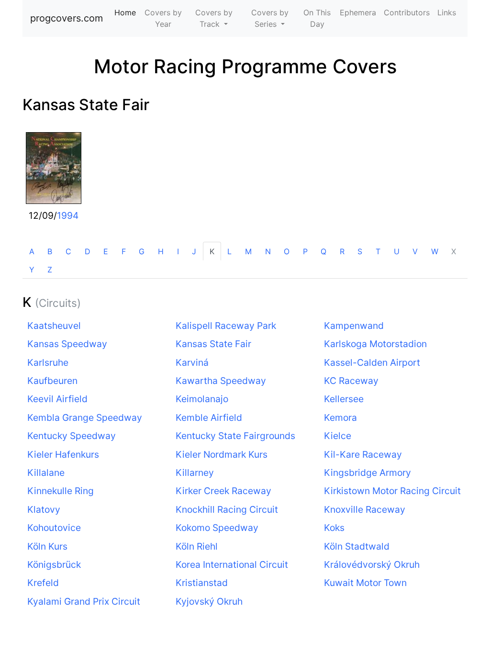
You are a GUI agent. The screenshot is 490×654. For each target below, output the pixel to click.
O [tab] (287, 251)
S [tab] (359, 251)
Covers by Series (270, 18)
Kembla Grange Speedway (84, 417)
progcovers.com (66, 18)
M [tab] (248, 251)
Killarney (195, 472)
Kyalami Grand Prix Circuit (83, 601)
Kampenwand (354, 325)
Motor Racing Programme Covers (245, 66)
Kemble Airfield (209, 417)
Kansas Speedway (67, 344)
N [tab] (268, 251)
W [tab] (434, 251)
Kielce (337, 435)
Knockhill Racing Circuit (227, 509)
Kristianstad (202, 582)
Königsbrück (54, 564)
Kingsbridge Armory (367, 472)
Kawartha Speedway (221, 380)
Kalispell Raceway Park (226, 325)
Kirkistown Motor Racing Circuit (392, 490)
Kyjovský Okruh (209, 601)
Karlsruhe (47, 362)
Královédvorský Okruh (372, 564)
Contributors (407, 12)
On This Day (317, 18)
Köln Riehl (197, 546)
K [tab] (212, 251)
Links (446, 12)
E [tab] (105, 251)
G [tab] (142, 251)
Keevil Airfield (57, 399)
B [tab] (49, 251)
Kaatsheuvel (54, 325)
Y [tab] (31, 269)
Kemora (340, 417)
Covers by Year (163, 18)
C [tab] (68, 251)
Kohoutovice (54, 527)
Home (127, 12)
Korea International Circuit (232, 564)
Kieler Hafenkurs (63, 454)
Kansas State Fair (85, 104)
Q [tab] (323, 251)
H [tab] (161, 251)
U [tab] (397, 251)
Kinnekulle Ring (60, 490)
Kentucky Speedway (71, 435)
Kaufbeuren (52, 380)
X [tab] (453, 251)
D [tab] (87, 251)
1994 (67, 215)
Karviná (192, 362)
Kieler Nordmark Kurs (221, 454)
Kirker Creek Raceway (223, 490)
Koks (334, 527)
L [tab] (229, 251)
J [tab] (194, 251)
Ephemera (358, 12)
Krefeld (43, 582)
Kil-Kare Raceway (363, 454)
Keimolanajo (202, 399)
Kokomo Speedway (217, 527)
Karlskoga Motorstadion (375, 344)
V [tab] (415, 251)
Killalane (46, 472)
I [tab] (178, 251)
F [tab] (124, 251)
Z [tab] (49, 269)
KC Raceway (351, 380)
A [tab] (31, 251)
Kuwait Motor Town (365, 582)
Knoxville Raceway (364, 509)
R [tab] (342, 251)
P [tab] (305, 251)
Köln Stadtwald (357, 546)
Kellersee (344, 399)
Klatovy (43, 509)
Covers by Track (214, 18)
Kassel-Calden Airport (372, 362)
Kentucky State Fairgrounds (235, 435)
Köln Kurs (47, 546)
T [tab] (378, 251)
